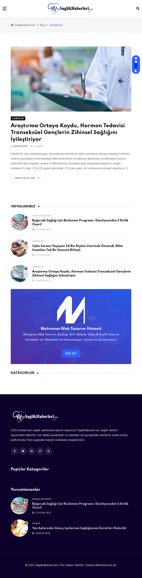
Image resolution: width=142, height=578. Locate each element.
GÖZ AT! (71, 353)
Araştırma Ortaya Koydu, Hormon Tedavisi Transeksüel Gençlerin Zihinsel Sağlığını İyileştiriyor (68, 132)
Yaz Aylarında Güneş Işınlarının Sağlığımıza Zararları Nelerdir (79, 528)
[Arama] (137, 8)
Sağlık (36, 523)
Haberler (38, 241)
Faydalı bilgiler (41, 215)
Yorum (38, 146)
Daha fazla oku (25, 178)
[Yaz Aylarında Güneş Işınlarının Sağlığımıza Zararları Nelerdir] (19, 528)
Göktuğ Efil (21, 146)
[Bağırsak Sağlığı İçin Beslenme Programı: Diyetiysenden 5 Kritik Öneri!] (19, 222)
